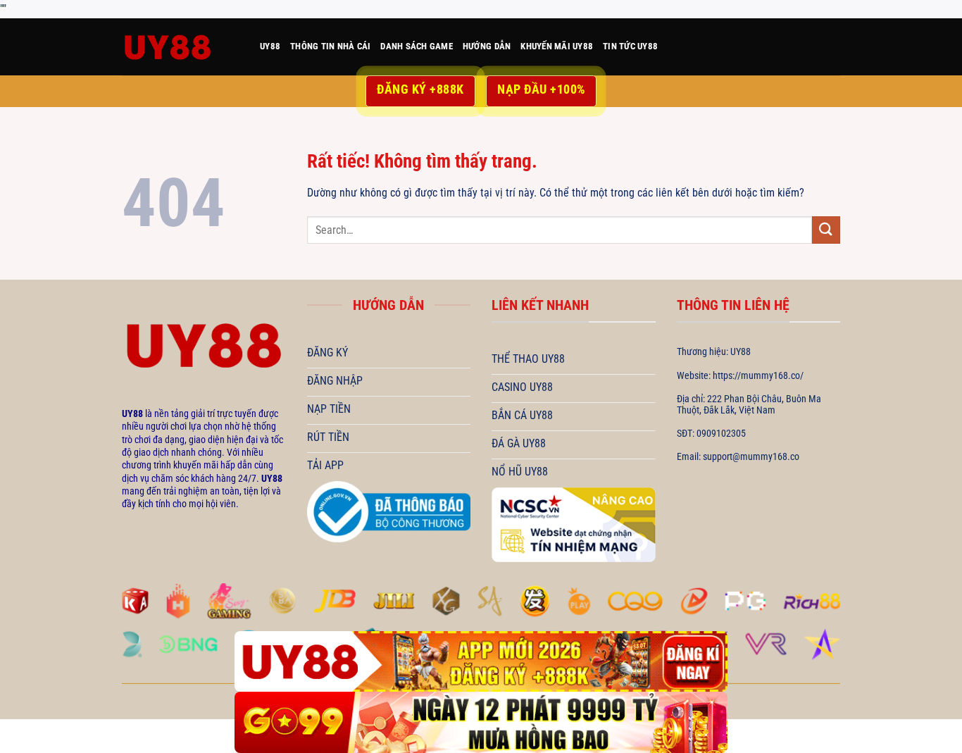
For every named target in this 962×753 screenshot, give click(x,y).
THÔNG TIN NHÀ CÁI (330, 46)
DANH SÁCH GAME (416, 46)
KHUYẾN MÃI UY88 (556, 46)
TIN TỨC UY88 (630, 46)
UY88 (270, 46)
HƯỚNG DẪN (487, 46)
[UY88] (180, 46)
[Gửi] (826, 230)
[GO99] (481, 722)
